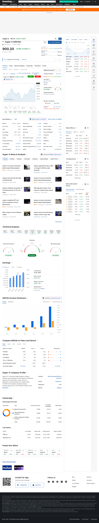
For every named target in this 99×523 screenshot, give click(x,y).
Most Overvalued (80, 189)
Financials (29, 66)
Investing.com (37, 172)
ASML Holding (31, 450)
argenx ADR (18, 450)
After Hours (21, 6)
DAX (67, 69)
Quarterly (10, 301)
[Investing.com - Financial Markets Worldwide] (8, 1)
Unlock (24, 366)
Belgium (59, 387)
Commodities (74, 39)
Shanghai (68, 61)
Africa (62, 6)
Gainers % (75, 131)
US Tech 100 (69, 66)
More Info (24, 59)
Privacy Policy (85, 519)
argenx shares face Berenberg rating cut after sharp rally (43, 213)
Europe (46, 6)
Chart (11, 66)
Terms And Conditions (74, 519)
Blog (73, 477)
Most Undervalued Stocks (71, 184)
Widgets (74, 486)
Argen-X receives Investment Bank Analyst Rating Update (11, 167)
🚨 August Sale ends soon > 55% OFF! (68, 1)
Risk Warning (94, 519)
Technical (37, 66)
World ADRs (28, 6)
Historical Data (23, 69)
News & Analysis (20, 66)
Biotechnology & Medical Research (55, 377)
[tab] (5, 232)
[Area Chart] (7, 74)
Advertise (89, 480)
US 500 (67, 64)
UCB (53, 450)
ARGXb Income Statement (14, 298)
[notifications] (93, 1)
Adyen (41, 450)
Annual (4, 301)
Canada (11, 6)
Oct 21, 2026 (38, 140)
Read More (5, 387)
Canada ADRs (35, 6)
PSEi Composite (69, 56)
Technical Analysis (10, 227)
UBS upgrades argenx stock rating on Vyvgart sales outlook (43, 189)
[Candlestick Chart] (4, 74)
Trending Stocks (71, 159)
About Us (89, 477)
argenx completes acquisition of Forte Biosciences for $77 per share (12, 190)
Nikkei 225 (68, 59)
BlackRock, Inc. (7, 437)
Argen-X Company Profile (14, 373)
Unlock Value (57, 48)
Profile (10, 69)
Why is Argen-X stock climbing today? (11, 213)
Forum (44, 66)
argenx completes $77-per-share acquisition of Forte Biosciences (10, 202)
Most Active (68, 131)
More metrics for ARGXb (55, 119)
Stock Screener (59, 4)
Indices (67, 39)
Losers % (82, 131)
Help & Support (91, 483)
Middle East (51, 6)
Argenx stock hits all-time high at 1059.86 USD (11, 179)
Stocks (5, 6)
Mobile (74, 480)
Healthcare (58, 381)
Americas (41, 6)
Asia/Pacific (57, 6)
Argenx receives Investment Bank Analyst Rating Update (42, 179)
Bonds (80, 39)
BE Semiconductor (8, 450)
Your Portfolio (75, 483)
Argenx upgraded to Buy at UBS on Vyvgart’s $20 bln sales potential (43, 168)
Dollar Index (68, 71)
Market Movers (70, 128)
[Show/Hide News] (33, 73)
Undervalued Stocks (79, 6)
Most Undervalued (70, 189)
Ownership (16, 69)
